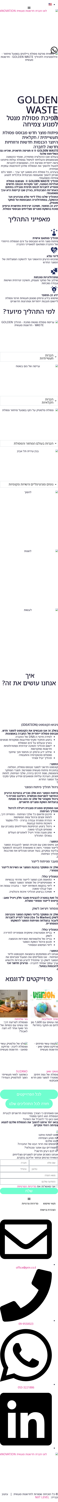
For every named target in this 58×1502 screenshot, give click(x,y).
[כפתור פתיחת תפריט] (29, 7)
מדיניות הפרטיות (26, 1186)
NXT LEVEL (42, 1497)
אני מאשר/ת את (36, 1186)
